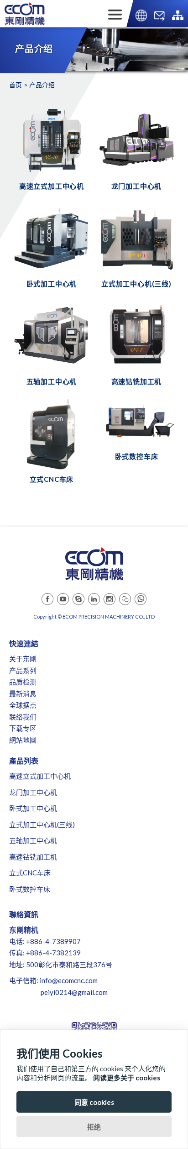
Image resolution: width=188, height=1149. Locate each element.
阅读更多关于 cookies (126, 1078)
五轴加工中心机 (33, 840)
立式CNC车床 (30, 873)
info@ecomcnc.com (69, 980)
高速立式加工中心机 (40, 776)
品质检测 (23, 682)
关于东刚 (23, 658)
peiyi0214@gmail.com (74, 992)
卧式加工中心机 (33, 808)
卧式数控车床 (29, 889)
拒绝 (94, 1127)
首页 (15, 85)
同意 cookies (94, 1102)
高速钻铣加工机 (33, 857)
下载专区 (23, 728)
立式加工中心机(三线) (42, 824)
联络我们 (23, 717)
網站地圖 (23, 740)
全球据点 (23, 705)
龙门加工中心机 (33, 792)
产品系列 (23, 670)
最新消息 (23, 693)
